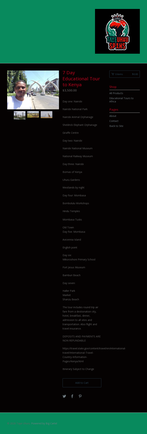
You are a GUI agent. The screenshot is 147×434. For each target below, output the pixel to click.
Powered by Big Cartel (44, 423)
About (112, 116)
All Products (116, 93)
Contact (113, 121)
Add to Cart (82, 382)
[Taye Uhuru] (117, 31)
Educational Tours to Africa (121, 99)
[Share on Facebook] (72, 396)
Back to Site (116, 126)
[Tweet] (64, 396)
